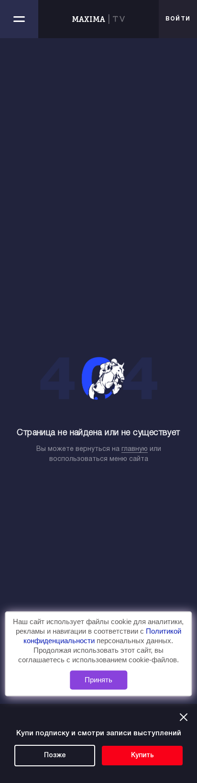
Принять (98, 680)
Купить (142, 755)
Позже (55, 755)
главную (134, 449)
